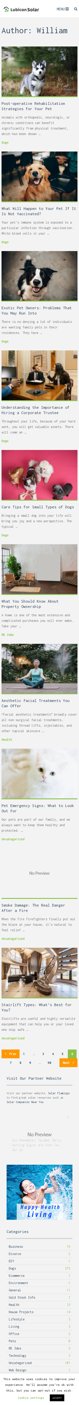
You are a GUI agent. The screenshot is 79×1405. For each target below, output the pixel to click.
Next (67, 1062)
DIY (11, 1261)
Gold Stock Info (22, 1297)
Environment (18, 1283)
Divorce (15, 1254)
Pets (12, 1341)
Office (14, 1334)
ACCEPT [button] (57, 1397)
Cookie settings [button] (31, 1397)
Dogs (5, 142)
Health (7, 739)
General (15, 1290)
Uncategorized (13, 839)
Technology (17, 1355)
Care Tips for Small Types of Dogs (38, 507)
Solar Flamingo (59, 1093)
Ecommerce (17, 1275)
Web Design (17, 1370)
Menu (61, 9)
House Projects (21, 1312)
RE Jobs (8, 635)
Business (16, 1246)
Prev (11, 1054)
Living (14, 1326)
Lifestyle (17, 1319)
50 (49, 1062)
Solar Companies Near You (25, 1102)
